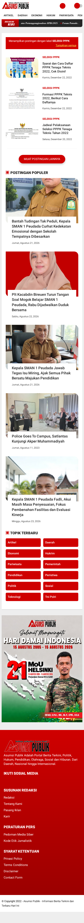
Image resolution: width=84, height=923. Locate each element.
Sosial (49, 585)
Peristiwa (51, 575)
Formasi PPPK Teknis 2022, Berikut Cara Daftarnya (57, 98)
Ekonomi (36, 15)
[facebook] (5, 781)
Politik (12, 585)
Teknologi (14, 596)
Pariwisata (66, 15)
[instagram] (27, 781)
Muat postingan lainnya (42, 159)
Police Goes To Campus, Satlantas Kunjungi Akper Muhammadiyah (40, 438)
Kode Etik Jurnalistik (18, 841)
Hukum (50, 15)
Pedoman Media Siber (18, 834)
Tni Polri (50, 596)
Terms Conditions (16, 865)
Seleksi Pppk (51, 57)
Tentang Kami (13, 804)
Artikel (9, 15)
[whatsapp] (16, 781)
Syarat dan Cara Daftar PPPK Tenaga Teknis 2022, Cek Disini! (57, 67)
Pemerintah (53, 564)
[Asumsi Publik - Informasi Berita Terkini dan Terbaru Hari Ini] (15, 9)
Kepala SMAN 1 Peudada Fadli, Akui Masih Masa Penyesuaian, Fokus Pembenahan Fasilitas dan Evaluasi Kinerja (41, 507)
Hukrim (50, 553)
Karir (7, 816)
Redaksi (9, 797)
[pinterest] (21, 781)
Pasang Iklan (12, 810)
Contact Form (13, 877)
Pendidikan (15, 575)
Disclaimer (11, 871)
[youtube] (32, 781)
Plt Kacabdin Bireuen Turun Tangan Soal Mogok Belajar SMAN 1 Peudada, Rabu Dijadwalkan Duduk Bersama (40, 302)
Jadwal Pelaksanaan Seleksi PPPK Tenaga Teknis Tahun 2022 (57, 129)
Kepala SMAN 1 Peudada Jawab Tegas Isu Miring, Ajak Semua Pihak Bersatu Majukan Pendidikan (41, 373)
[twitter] (10, 781)
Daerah (22, 15)
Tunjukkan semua (66, 45)
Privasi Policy (13, 858)
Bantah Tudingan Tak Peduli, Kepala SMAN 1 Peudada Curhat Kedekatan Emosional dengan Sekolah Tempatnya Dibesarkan (41, 229)
